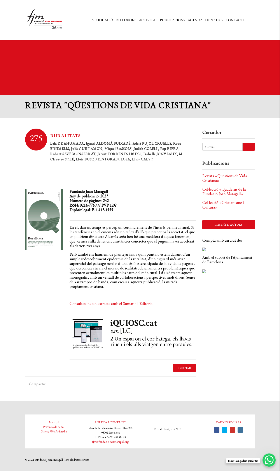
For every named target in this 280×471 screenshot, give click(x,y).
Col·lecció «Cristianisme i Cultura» (223, 205)
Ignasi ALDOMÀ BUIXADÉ (108, 143)
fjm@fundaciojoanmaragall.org (110, 442)
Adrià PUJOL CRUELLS (152, 143)
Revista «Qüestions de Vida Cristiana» (224, 178)
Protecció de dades (53, 427)
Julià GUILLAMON (87, 148)
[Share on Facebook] (53, 383)
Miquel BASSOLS (118, 148)
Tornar (184, 368)
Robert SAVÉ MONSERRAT (73, 154)
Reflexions (126, 20)
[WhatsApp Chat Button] (269, 460)
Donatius (214, 20)
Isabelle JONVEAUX (160, 154)
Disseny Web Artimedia (54, 431)
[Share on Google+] (69, 383)
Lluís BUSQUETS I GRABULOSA (103, 159)
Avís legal (54, 422)
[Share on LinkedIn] (100, 383)
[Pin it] (85, 383)
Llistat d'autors (229, 225)
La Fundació (101, 20)
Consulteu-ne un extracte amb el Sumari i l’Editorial (112, 303)
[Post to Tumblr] (77, 383)
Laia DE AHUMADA (67, 143)
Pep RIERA (169, 148)
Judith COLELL (146, 148)
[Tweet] (61, 383)
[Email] (108, 383)
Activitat (148, 20)
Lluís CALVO (143, 159)
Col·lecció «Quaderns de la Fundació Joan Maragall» (224, 191)
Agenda (195, 20)
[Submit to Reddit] (93, 383)
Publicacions (172, 20)
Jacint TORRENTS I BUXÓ (120, 154)
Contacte (235, 20)
